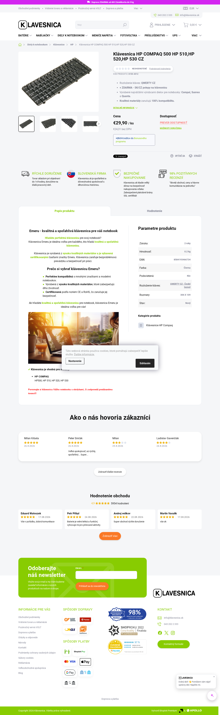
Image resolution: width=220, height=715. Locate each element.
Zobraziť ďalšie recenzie (110, 472)
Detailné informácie (123, 108)
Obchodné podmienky (29, 8)
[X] (166, 632)
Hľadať (124, 24)
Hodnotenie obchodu (110, 495)
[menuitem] (25, 35)
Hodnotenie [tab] (154, 211)
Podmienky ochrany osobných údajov (37, 652)
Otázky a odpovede (28, 637)
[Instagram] (172, 632)
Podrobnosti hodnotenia (160, 69)
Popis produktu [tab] (64, 211)
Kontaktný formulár (173, 644)
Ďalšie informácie (84, 354)
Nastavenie (74, 360)
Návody (22, 642)
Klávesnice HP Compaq (159, 325)
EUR (192, 8)
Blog (20, 673)
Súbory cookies (25, 658)
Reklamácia (24, 663)
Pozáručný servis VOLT (89, 8)
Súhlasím (145, 363)
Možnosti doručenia (171, 128)
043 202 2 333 (171, 624)
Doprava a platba (114, 8)
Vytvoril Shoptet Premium (164, 710)
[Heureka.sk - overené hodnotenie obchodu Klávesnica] (127, 647)
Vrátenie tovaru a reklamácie (59, 8)
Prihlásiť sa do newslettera (92, 586)
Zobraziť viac (110, 535)
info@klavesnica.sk (173, 618)
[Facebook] (160, 632)
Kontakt (22, 647)
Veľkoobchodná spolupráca (32, 668)
